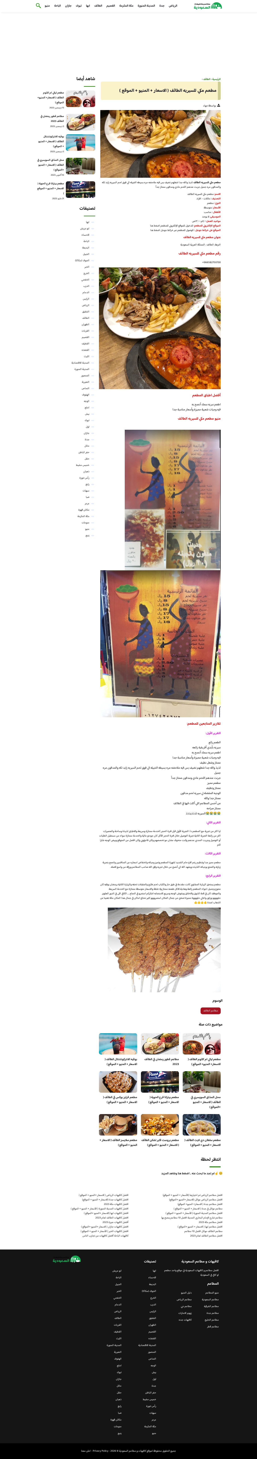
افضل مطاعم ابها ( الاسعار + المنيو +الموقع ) (200, 1227)
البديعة (85, 248)
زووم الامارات (185, 1313)
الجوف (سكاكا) (82, 260)
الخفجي (85, 280)
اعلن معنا (86, 1451)
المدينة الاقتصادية (80, 363)
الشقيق (85, 312)
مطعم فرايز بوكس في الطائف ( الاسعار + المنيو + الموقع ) (120, 1100)
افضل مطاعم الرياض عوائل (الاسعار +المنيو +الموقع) (196, 1200)
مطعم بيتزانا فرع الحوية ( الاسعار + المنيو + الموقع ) (163, 1100)
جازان (68, 5)
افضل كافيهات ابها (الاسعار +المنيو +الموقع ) (106, 1213)
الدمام (86, 292)
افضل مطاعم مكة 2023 (211, 1222)
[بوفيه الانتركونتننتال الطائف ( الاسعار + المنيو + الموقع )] (80, 142)
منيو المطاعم (212, 1293)
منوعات (85, 523)
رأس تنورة (84, 478)
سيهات (86, 491)
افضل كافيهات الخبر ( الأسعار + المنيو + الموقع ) (104, 1231)
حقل (87, 459)
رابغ (87, 484)
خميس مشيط (82, 465)
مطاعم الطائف (210, 1011)
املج (87, 407)
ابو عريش (84, 228)
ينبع (87, 535)
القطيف (85, 344)
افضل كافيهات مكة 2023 (116, 1204)
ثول (87, 427)
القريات (85, 331)
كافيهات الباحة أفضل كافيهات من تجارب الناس (105, 1236)
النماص (85, 388)
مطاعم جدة (213, 1313)
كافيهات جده (185, 1320)
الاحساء (85, 235)
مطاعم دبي (186, 1306)
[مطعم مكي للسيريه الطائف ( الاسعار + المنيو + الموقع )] (160, 144)
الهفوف (85, 395)
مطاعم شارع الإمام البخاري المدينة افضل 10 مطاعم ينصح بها (192, 1218)
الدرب (86, 286)
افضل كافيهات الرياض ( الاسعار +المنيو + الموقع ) (103, 1195)
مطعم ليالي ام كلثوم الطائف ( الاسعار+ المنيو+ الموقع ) (204, 1062)
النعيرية (85, 382)
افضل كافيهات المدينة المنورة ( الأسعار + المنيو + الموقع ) (99, 1209)
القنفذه (85, 350)
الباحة (57, 5)
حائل (86, 446)
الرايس (86, 299)
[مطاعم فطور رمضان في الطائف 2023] (80, 122)
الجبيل (86, 254)
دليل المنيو (186, 1293)
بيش (87, 414)
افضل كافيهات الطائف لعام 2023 (111, 1218)
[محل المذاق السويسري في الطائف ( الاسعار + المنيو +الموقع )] (80, 166)
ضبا (87, 497)
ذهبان (86, 471)
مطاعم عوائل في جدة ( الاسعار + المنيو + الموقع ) (198, 1209)
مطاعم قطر (213, 1327)
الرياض (173, 5)
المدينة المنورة (146, 5)
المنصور (85, 375)
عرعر (87, 503)
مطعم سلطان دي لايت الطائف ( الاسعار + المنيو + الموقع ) (203, 1143)
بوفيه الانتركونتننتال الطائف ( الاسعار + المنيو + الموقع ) (121, 1062)
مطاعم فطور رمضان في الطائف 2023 (161, 1062)
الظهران (85, 324)
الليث (86, 356)
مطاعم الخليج (212, 1320)
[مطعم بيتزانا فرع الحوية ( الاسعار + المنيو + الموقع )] (80, 189)
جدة (161, 5)
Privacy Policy (100, 1451)
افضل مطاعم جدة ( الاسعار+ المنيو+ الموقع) (200, 1204)
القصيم (110, 5)
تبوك (79, 5)
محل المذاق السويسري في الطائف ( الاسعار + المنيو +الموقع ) (206, 1102)
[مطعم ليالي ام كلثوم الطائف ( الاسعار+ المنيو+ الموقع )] (80, 98)
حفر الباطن (83, 452)
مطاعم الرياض (184, 1299)
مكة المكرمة (126, 5)
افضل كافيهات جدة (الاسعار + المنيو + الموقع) (105, 1200)
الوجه (86, 401)
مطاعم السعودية (210, 1299)
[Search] (37, 6)
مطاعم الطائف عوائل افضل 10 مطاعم (203, 1231)
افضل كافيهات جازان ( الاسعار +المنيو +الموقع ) (104, 1227)
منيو (47, 5)
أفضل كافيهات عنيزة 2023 (115, 1222)
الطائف (98, 5)
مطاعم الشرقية (211, 1306)
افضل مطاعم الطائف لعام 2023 (206, 1236)
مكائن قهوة (83, 510)
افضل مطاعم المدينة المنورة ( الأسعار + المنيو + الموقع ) (194, 1213)
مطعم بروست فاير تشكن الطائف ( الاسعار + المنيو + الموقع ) (160, 1143)
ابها (88, 5)
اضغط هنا (155, 226)
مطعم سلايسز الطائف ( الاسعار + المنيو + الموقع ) (118, 1143)
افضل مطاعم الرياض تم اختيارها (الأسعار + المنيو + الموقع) (193, 1195)
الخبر (86, 267)
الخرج (86, 273)
